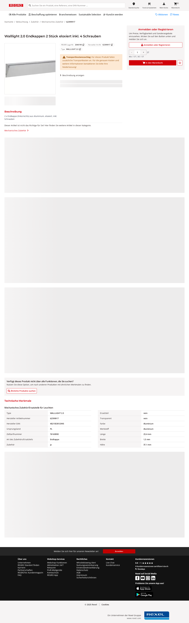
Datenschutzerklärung (57, 610)
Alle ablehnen (162, 604)
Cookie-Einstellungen (162, 614)
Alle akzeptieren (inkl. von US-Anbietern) (163, 593)
